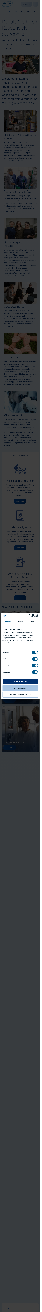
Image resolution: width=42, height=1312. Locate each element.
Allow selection (20, 688)
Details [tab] (20, 621)
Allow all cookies (20, 681)
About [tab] (33, 621)
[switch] (35, 658)
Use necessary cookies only (20, 695)
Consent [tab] (7, 621)
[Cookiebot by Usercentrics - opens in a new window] (29, 615)
